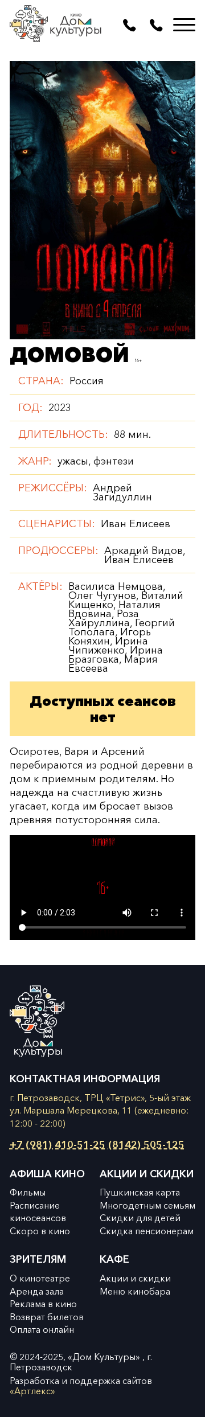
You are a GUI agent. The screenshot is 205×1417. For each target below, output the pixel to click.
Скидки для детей (140, 1218)
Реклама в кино (43, 1304)
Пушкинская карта (140, 1192)
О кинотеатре (40, 1278)
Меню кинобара (135, 1291)
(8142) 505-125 (146, 1145)
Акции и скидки (135, 1278)
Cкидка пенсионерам (147, 1231)
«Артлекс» (32, 1391)
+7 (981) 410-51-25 (57, 1145)
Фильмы (28, 1192)
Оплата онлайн (42, 1329)
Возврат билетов (47, 1317)
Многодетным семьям (147, 1205)
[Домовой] (102, 200)
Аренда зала (37, 1291)
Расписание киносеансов (38, 1212)
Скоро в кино (40, 1231)
